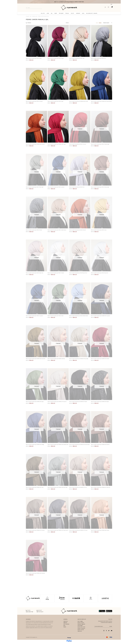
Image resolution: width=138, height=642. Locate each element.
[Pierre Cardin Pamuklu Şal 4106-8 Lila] (79, 169)
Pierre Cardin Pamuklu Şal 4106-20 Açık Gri (99, 272)
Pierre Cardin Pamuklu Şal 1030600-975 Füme (78, 530)
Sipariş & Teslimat (81, 622)
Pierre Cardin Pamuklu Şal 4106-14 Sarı (99, 229)
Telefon (28, 610)
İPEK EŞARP (61, 13)
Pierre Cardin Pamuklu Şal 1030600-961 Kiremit (35, 144)
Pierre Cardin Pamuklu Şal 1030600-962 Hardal (78, 101)
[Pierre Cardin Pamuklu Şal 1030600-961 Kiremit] (36, 127)
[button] (35, 56)
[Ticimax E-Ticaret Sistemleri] (69, 637)
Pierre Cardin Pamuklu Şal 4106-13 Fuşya (56, 58)
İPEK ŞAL (67, 13)
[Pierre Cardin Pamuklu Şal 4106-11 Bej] (79, 41)
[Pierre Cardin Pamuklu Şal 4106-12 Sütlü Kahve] (58, 212)
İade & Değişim (80, 621)
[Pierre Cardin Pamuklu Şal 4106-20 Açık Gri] (101, 255)
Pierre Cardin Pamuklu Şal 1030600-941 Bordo (100, 358)
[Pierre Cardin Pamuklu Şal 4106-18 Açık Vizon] (79, 255)
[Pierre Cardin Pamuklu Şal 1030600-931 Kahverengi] (79, 427)
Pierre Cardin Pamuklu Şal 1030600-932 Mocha (100, 444)
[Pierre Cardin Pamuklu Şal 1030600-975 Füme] (79, 513)
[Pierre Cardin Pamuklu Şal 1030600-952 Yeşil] (36, 384)
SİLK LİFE (43, 13)
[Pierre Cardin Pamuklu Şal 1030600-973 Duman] (36, 513)
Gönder (110, 626)
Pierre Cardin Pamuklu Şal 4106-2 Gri (98, 58)
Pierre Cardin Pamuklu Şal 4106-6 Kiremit (77, 229)
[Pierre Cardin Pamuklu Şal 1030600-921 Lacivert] (101, 298)
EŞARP (55, 13)
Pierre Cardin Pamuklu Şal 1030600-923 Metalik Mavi (58, 444)
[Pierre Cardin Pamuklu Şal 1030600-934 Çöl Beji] (79, 341)
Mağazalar (65, 622)
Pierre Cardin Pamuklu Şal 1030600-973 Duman (35, 530)
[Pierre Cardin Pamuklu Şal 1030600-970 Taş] (79, 470)
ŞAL (51, 13)
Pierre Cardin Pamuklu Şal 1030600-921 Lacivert (100, 315)
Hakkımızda (65, 621)
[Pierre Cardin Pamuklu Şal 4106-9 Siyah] (36, 41)
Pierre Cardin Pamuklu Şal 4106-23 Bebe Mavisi (78, 315)
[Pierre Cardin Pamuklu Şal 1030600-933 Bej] (58, 341)
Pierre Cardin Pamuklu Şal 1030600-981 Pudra (100, 530)
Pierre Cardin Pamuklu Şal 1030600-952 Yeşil (35, 401)
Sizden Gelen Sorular (81, 626)
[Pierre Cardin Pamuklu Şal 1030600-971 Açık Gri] (58, 384)
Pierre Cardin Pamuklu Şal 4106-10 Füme (34, 229)
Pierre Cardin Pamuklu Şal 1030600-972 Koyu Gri (100, 487)
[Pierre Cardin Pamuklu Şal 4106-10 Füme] (36, 212)
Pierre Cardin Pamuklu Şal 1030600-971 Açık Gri (57, 401)
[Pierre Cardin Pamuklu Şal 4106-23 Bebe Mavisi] (79, 298)
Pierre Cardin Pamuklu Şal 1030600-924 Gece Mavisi (101, 101)
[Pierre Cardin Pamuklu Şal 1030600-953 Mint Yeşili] (58, 470)
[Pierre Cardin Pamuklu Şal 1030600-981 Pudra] (101, 513)
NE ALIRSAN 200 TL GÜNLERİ (91, 13)
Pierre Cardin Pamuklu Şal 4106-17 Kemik (56, 272)
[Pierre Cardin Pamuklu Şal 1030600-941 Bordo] (101, 341)
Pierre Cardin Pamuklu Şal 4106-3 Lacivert (56, 187)
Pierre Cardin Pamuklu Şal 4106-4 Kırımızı (77, 144)
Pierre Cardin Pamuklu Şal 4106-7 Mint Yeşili (34, 187)
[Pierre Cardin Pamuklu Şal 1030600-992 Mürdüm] (36, 556)
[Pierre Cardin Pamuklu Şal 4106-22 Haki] (58, 298)
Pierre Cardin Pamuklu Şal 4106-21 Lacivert (34, 315)
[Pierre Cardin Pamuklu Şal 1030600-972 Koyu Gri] (101, 470)
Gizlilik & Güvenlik (81, 629)
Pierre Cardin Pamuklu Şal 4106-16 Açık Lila (34, 272)
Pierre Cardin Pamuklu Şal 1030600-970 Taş (78, 487)
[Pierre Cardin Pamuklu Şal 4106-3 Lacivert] (58, 169)
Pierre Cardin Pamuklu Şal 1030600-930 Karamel (35, 358)
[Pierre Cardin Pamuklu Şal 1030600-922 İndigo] (36, 427)
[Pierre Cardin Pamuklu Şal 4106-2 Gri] (101, 41)
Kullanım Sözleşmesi (81, 628)
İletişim (64, 626)
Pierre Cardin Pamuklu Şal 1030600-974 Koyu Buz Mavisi (58, 530)
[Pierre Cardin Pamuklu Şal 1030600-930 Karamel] (36, 341)
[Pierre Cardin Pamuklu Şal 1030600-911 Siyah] (79, 384)
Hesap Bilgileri (80, 625)
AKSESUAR (78, 13)
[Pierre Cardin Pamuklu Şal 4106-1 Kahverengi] (101, 169)
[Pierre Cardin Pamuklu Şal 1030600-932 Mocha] (101, 427)
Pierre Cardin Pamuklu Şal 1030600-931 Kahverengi (79, 444)
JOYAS (48, 13)
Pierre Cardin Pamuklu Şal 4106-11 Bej (76, 58)
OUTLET (72, 13)
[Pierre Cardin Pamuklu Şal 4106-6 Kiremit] (79, 212)
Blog (64, 625)
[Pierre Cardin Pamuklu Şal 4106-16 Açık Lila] (36, 255)
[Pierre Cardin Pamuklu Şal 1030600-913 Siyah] (101, 384)
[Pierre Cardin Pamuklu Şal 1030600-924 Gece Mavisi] (101, 84)
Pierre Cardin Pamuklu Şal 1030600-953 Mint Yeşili (57, 487)
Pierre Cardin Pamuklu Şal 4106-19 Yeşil (55, 101)
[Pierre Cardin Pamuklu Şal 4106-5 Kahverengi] (101, 127)
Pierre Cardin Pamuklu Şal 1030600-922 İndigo (35, 444)
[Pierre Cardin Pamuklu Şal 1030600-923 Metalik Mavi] (58, 427)
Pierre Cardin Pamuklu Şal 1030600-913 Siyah (100, 401)
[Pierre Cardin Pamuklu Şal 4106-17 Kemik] (58, 255)
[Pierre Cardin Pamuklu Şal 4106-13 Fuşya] (58, 41)
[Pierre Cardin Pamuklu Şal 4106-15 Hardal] (36, 84)
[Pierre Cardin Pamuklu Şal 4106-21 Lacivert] (36, 298)
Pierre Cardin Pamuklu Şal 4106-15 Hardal (34, 101)
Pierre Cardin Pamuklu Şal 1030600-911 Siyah (78, 401)
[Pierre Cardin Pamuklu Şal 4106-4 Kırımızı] (79, 127)
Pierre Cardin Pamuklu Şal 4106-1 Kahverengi (100, 187)
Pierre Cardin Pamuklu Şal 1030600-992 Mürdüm (35, 573)
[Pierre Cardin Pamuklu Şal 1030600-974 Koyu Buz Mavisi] (58, 513)
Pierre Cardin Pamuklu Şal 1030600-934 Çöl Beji (78, 358)
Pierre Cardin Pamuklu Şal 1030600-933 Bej (56, 358)
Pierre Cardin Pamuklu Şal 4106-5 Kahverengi (100, 144)
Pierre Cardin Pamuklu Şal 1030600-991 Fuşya (57, 144)
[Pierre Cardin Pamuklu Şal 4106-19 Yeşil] (58, 84)
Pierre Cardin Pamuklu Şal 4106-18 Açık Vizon (78, 272)
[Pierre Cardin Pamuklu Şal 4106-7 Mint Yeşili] (36, 169)
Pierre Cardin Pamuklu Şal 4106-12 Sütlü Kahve (57, 229)
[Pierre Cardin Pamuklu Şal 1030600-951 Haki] (36, 470)
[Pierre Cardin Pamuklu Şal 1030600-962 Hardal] (79, 84)
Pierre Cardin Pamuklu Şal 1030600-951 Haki (34, 487)
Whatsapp (39, 610)
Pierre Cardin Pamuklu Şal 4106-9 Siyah (34, 58)
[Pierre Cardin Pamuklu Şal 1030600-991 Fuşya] (58, 127)
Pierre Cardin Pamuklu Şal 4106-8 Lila (76, 187)
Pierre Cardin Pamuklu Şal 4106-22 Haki (55, 315)
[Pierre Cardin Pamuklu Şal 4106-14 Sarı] (101, 212)
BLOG (83, 13)
